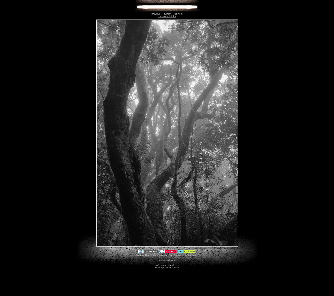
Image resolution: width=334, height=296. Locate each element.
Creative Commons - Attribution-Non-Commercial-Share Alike (167, 255)
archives (170, 260)
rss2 (157, 265)
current (167, 13)
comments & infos (167, 16)
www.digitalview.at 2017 (167, 267)
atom (163, 265)
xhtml (171, 265)
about (162, 260)
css (177, 265)
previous (156, 13)
